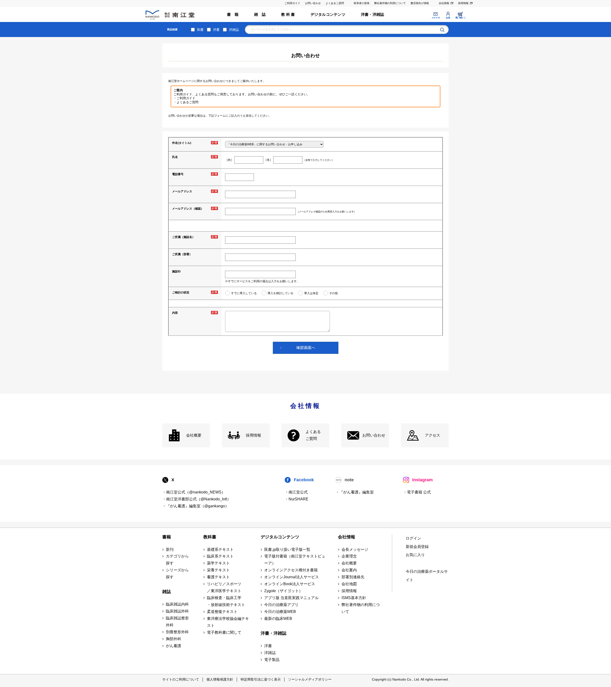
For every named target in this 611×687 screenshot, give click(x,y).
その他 (333, 293)
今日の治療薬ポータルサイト (427, 575)
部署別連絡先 (353, 577)
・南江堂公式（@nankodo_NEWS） (193, 492)
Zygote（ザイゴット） (283, 591)
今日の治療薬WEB (280, 612)
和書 (200, 30)
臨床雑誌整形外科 (177, 621)
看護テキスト (218, 577)
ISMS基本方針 (354, 598)
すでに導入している (244, 293)
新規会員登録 (417, 547)
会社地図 (349, 584)
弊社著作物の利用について (390, 3)
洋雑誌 (234, 30)
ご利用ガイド (292, 3)
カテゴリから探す (177, 559)
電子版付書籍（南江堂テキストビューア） (294, 559)
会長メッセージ (355, 549)
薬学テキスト (218, 563)
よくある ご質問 (313, 435)
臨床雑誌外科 (177, 611)
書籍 (166, 537)
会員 (448, 17)
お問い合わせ (313, 3)
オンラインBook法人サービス (289, 584)
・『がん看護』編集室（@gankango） (195, 506)
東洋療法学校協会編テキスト (228, 622)
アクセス (432, 435)
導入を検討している (280, 293)
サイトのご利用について (180, 679)
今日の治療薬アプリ (281, 605)
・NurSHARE (296, 499)
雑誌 (166, 591)
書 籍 (233, 14)
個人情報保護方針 (219, 679)
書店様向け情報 (420, 3)
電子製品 (271, 660)
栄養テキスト (218, 570)
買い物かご (460, 17)
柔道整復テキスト (222, 612)
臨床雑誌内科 (177, 604)
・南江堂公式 (296, 492)
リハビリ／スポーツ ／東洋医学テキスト (224, 587)
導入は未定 (311, 293)
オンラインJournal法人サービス (291, 577)
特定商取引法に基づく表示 (261, 679)
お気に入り (415, 555)
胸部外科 (173, 639)
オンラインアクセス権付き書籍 (291, 570)
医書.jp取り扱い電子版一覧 (287, 549)
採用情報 (463, 3)
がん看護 (173, 646)
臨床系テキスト (220, 556)
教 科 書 (288, 14)
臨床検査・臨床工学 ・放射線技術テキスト (226, 601)
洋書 (216, 30)
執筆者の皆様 (361, 3)
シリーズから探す (177, 573)
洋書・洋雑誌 (372, 14)
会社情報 (444, 3)
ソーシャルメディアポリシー (310, 679)
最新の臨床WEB (278, 619)
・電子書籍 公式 (417, 492)
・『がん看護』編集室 (355, 492)
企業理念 (349, 556)
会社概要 (193, 435)
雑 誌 (260, 14)
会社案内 (349, 570)
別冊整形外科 (177, 632)
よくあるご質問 (335, 3)
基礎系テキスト (220, 549)
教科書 (209, 537)
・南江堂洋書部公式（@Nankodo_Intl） (196, 499)
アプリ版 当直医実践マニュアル (291, 598)
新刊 (170, 549)
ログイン (413, 538)
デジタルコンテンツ (328, 14)
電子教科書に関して (224, 632)
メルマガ (436, 17)
